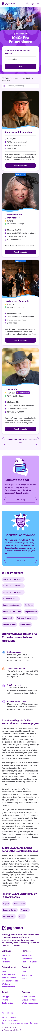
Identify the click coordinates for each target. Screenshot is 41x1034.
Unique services (29, 1000)
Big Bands (29, 605)
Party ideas (27, 958)
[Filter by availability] (23, 86)
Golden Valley (19, 903)
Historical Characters (12, 612)
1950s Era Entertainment (13, 592)
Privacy (13, 1017)
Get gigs (5, 997)
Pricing (5, 1000)
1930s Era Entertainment (13, 586)
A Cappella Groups (10, 599)
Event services (28, 997)
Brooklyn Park (8, 916)
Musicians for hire (10, 981)
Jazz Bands (8, 618)
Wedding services (30, 1003)
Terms (4, 1017)
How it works (27, 955)
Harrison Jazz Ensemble (17, 301)
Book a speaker (9, 977)
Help (24, 972)
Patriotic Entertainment (26, 618)
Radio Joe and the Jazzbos (18, 132)
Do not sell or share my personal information (20, 1023)
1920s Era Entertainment (13, 579)
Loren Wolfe (11, 389)
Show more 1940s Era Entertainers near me (20, 441)
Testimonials (7, 1003)
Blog (4, 958)
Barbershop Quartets (11, 605)
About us (6, 955)
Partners (6, 962)
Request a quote (29, 962)
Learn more (20, 560)
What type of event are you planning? (17, 51)
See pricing (20, 500)
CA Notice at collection (11, 1020)
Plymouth (24, 910)
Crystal (6, 903)
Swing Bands (25, 624)
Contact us (27, 975)
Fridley (21, 916)
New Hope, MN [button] (22, 34)
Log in (24, 978)
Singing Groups (9, 624)
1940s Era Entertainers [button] (20, 40)
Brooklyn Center (9, 910)
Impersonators (31, 612)
